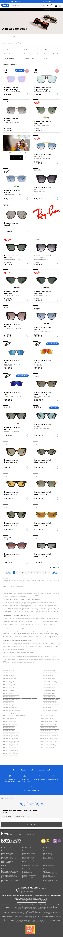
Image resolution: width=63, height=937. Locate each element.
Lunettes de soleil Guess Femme (47, 715)
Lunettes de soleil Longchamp (50, 676)
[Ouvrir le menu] (60, 5)
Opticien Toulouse (14, 904)
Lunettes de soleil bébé (27, 856)
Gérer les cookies (47, 883)
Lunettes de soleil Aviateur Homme (11, 738)
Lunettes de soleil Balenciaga (9, 678)
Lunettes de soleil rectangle (49, 702)
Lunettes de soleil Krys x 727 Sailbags (11, 710)
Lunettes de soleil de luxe (49, 678)
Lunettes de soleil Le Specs (49, 673)
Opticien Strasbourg (48, 904)
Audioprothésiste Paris (27, 907)
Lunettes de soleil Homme (9, 704)
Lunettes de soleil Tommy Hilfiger (10, 723)
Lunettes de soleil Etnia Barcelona (11, 695)
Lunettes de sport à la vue (7, 862)
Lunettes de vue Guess (6, 856)
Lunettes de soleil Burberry (42, 189)
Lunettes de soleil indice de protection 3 (12, 705)
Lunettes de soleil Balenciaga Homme (11, 742)
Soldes (24, 861)
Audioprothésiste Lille (52, 907)
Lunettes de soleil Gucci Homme (47, 713)
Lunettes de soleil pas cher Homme (48, 721)
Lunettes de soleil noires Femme (47, 718)
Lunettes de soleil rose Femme (47, 742)
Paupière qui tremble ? (27, 877)
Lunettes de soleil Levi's (48, 675)
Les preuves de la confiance (49, 870)
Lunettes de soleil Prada (42, 426)
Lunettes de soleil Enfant (8, 693)
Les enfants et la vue (27, 872)
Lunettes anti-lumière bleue (7, 861)
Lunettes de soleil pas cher (49, 693)
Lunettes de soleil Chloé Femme (10, 748)
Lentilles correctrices (48, 852)
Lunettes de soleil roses (48, 707)
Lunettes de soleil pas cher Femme (48, 719)
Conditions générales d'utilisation (51, 880)
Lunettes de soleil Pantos (49, 690)
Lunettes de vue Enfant (6, 854)
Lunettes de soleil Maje (12, 556)
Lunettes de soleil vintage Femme (48, 747)
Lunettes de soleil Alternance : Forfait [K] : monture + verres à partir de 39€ (20, 698)
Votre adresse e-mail (15, 816)
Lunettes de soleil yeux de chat (10, 732)
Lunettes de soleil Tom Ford (42, 257)
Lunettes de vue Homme (7, 853)
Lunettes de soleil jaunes (8, 708)
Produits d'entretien (48, 858)
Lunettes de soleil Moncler (49, 684)
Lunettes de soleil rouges (49, 708)
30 (49, 572)
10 (40, 572)
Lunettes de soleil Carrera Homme (11, 747)
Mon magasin (48, 1)
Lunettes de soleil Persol (12, 192)
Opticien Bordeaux (30, 904)
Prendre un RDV (16, 1)
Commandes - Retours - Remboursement (23, 895)
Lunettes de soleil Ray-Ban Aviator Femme (50, 735)
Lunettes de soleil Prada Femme (47, 727)
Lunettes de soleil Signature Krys (12, 89)
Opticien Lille (57, 904)
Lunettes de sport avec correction (11, 735)
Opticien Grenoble (26, 906)
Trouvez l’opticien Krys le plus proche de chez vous (46, 919)
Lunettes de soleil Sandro (9, 713)
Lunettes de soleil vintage (9, 729)
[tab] (45, 118)
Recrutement (46, 875)
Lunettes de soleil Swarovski (9, 719)
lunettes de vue (15, 912)
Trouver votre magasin (52, 584)
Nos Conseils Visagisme (28, 868)
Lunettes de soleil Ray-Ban (42, 123)
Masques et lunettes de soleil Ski (10, 718)
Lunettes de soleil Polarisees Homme (48, 726)
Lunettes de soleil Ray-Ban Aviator (11, 739)
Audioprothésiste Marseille (39, 908)
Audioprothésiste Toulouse (39, 907)
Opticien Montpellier (7, 906)
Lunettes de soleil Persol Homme (48, 723)
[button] (55, 5)
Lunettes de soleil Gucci (12, 120)
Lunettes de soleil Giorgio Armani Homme (12, 753)
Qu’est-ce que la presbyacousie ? (9, 876)
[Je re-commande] (51, 5)
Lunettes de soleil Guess (8, 702)
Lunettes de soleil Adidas (8, 670)
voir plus (18, 43)
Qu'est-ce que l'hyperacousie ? (8, 875)
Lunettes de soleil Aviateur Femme (11, 736)
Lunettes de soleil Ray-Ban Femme (48, 730)
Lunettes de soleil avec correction (10, 673)
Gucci (4, 661)
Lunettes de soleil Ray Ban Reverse (48, 739)
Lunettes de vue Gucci (6, 857)
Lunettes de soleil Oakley (49, 687)
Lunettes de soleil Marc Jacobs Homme (49, 716)
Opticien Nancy (17, 907)
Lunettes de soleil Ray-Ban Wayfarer (48, 748)
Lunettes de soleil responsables (50, 704)
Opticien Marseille (35, 906)
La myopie (24, 871)
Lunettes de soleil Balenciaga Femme (11, 741)
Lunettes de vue (5, 850)
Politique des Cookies (48, 879)
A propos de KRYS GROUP (49, 872)
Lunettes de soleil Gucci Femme (10, 755)
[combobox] (11, 49)
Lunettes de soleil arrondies (9, 672)
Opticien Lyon (22, 904)
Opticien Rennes (17, 906)
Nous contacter (25, 892)
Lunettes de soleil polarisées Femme (48, 724)
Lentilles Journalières (48, 854)
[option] (11, 49)
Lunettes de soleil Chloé (8, 687)
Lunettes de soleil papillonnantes (50, 692)
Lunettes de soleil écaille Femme (10, 750)
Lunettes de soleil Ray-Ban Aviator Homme (50, 736)
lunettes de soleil (23, 912)
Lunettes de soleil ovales (48, 688)
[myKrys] (48, 5)
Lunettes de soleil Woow (8, 730)
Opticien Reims (56, 906)
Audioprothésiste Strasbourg (25, 908)
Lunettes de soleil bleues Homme (10, 744)
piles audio (31, 912)
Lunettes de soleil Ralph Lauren (50, 699)
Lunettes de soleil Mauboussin (50, 682)
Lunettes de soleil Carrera (9, 685)
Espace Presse (46, 871)
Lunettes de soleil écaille (8, 690)
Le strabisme (25, 873)
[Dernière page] (56, 572)
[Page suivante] (53, 572)
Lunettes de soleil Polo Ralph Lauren (51, 698)
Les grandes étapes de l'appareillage (9, 871)
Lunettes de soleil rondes (49, 705)
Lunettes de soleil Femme (9, 696)
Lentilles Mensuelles (48, 857)
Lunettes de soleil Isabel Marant (10, 707)
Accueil (3, 36)
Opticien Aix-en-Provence (46, 906)
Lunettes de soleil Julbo (12, 362)
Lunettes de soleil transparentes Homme (49, 745)
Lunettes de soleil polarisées (49, 696)
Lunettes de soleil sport (8, 716)
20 (46, 572)
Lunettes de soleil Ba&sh (8, 676)
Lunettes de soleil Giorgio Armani (10, 699)
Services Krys (25, 870)
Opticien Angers (9, 907)
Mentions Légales (47, 877)
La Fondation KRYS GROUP (50, 873)
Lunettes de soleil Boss (8, 681)
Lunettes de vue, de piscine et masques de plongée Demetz (16, 688)
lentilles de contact (7, 912)
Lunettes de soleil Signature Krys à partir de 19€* (14, 715)
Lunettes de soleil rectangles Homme (48, 738)
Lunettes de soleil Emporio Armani (11, 692)
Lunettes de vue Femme (7, 852)
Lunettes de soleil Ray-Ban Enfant (48, 733)
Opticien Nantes (39, 904)
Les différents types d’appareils (8, 872)
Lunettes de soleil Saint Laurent (42, 394)
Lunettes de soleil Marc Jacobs (50, 681)
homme (36, 595)
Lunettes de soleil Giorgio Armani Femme (12, 751)
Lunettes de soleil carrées (9, 684)
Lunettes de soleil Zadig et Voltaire (11, 733)
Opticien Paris (5, 904)
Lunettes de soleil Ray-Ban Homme (48, 732)
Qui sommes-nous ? (48, 868)
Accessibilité (46, 881)
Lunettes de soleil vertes (8, 727)
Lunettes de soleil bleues (8, 679)
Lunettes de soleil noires (48, 685)
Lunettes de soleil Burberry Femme (11, 745)
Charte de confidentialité (49, 876)
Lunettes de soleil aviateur (9, 675)
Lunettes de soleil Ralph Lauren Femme (49, 729)
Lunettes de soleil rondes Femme (48, 741)
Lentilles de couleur (47, 853)
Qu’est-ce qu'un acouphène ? (8, 873)
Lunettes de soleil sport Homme (47, 744)
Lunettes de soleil (26, 850)
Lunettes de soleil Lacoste (49, 670)
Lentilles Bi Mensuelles (48, 856)
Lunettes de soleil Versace (9, 726)
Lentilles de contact (48, 850)
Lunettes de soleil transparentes (10, 724)
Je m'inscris (31, 824)
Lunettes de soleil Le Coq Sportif (50, 672)
